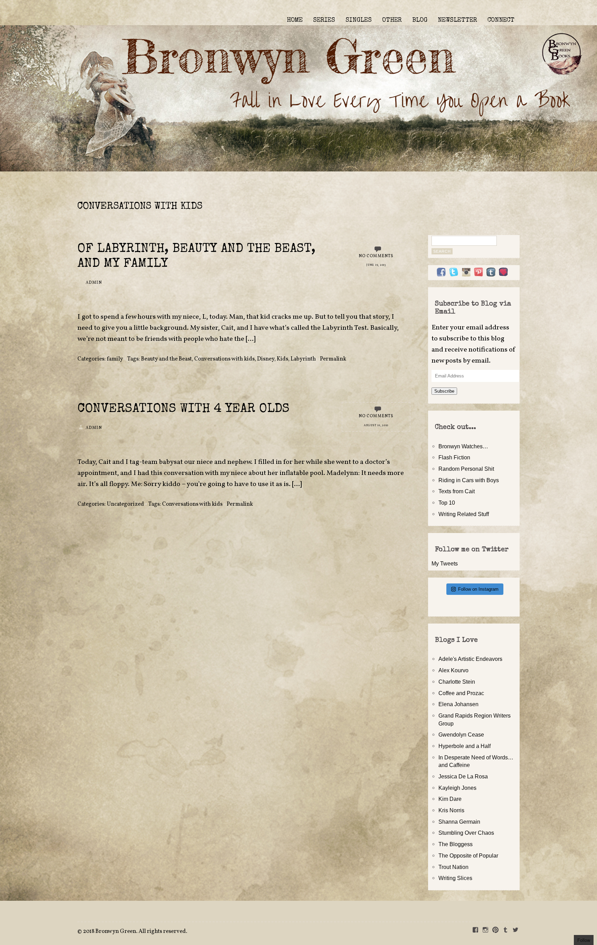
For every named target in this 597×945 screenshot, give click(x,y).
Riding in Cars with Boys (468, 480)
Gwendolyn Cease (461, 734)
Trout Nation (453, 867)
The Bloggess (455, 844)
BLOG (419, 20)
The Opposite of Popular (468, 855)
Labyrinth (303, 359)
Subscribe (444, 391)
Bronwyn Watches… (463, 446)
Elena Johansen (458, 704)
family (115, 359)
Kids (282, 359)
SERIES (324, 20)
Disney (265, 359)
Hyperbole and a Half (464, 746)
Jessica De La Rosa (463, 776)
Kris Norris (451, 810)
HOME (295, 20)
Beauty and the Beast (166, 359)
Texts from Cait (456, 491)
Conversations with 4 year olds (183, 409)
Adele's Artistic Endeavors (470, 659)
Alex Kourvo (453, 670)
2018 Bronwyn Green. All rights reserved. (135, 931)
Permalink (333, 359)
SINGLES (358, 20)
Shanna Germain (459, 821)
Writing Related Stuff (463, 514)
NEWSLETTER (457, 20)
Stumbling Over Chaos (466, 833)
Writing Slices (455, 878)
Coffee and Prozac (461, 693)
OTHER (392, 20)
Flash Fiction (454, 457)
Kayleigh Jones (457, 788)
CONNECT (500, 20)
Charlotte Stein (456, 682)
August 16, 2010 (376, 425)
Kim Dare (450, 799)
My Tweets (445, 563)
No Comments (376, 256)
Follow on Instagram (478, 589)
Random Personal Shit (466, 469)
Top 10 (446, 502)
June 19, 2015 (376, 265)
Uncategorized (125, 504)
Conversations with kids (224, 359)
